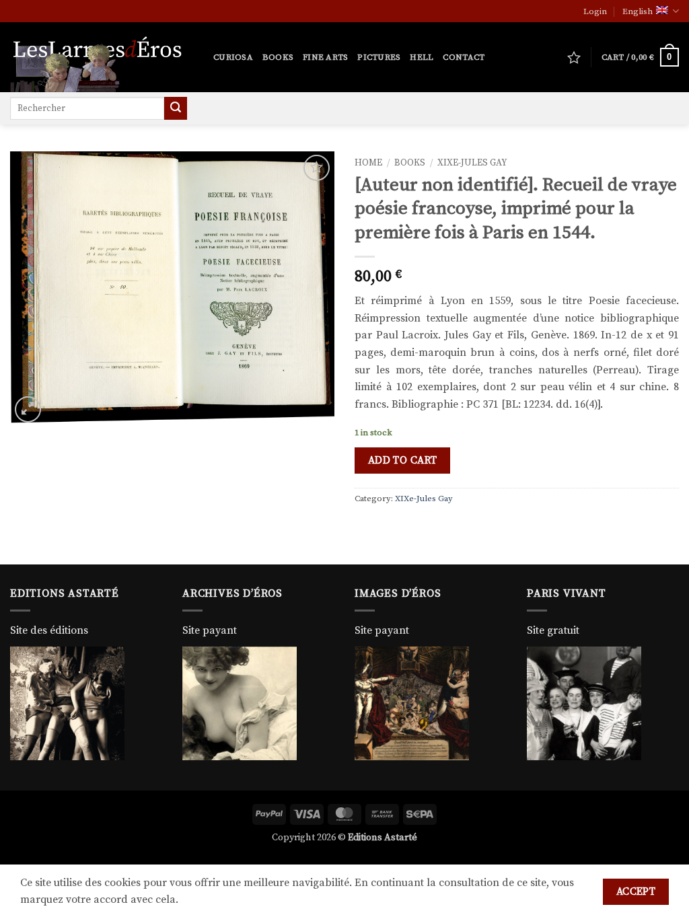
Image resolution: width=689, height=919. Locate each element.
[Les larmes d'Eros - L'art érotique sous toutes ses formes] (101, 57)
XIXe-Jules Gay (472, 163)
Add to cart (402, 460)
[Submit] (175, 108)
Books (277, 57)
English (637, 11)
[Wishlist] (574, 57)
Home (368, 163)
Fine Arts (325, 57)
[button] (595, 11)
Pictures (378, 57)
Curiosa (233, 57)
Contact (463, 57)
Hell (421, 57)
